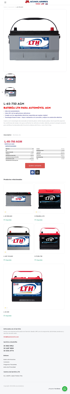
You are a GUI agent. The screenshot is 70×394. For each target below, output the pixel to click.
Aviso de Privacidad (10, 367)
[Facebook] (32, 172)
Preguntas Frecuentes (10, 364)
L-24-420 (6, 312)
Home (5, 7)
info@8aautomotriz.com (11, 337)
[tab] (7, 135)
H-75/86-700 (38, 256)
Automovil (11, 7)
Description (7, 135)
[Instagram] (37, 172)
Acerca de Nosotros (9, 359)
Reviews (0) (17, 135)
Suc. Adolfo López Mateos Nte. (13, 376)
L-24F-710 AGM (8, 256)
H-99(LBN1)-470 (39, 216)
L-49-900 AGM (8, 216)
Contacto (6, 362)
